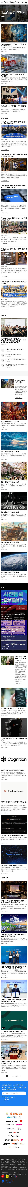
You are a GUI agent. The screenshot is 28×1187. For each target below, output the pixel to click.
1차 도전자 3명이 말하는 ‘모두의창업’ (13, 354)
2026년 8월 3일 (18, 384)
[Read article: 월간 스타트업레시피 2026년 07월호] (7, 383)
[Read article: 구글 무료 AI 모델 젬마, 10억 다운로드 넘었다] (14, 854)
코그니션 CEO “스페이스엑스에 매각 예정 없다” (13, 770)
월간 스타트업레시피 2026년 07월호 (20, 381)
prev (18, 18)
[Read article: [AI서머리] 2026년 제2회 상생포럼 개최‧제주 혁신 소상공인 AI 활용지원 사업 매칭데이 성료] (14, 890)
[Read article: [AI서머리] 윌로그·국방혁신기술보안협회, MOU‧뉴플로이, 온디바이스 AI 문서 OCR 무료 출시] (14, 327)
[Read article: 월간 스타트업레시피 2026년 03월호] (14, 501)
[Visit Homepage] (14, 2)
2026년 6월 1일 (4, 459)
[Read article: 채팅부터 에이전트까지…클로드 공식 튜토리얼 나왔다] (14, 791)
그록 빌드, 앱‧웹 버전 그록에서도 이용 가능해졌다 (13, 835)
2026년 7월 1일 (4, 429)
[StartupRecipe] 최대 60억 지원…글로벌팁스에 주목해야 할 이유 (13, 13)
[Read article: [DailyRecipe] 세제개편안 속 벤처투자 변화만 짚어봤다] (14, 258)
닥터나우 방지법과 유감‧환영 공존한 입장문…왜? (16, 359)
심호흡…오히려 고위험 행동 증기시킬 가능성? (20, 657)
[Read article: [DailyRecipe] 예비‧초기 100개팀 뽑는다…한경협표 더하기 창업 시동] (14, 164)
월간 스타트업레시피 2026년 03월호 (10, 512)
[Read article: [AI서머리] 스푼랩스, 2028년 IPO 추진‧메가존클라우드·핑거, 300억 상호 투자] (14, 989)
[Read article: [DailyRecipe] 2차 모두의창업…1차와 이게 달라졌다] (14, 95)
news (3, 897)
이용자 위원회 (22, 1161)
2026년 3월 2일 (4, 549)
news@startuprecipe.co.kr (17, 1173)
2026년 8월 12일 (4, 172)
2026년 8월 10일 (4, 235)
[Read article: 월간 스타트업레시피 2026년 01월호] (14, 561)
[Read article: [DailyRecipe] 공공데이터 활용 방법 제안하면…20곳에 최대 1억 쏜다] (14, 195)
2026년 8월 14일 (4, 113)
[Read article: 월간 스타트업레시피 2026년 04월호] (14, 471)
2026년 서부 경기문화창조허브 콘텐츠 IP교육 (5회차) (13, 645)
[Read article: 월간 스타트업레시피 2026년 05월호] (14, 441)
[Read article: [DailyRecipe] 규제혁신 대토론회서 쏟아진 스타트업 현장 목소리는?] (14, 131)
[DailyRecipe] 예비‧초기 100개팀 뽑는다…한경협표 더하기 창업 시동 (14, 155)
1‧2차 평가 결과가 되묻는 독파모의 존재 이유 (15, 349)
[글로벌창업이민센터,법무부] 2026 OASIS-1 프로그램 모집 (12, 630)
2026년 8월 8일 (4, 266)
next (23, 18)
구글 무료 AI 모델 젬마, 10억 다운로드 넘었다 (12, 865)
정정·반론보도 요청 (14, 1161)
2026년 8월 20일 (6, 618)
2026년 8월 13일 (4, 139)
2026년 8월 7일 (4, 299)
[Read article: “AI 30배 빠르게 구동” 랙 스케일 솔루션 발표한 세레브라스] (14, 727)
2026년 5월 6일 (4, 489)
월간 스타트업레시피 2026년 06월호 (10, 422)
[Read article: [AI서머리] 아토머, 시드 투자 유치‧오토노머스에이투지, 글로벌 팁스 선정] (14, 1050)
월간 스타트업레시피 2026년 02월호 (10, 542)
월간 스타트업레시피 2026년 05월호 (10, 452)
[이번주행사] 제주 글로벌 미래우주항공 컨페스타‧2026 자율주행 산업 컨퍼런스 (13, 935)
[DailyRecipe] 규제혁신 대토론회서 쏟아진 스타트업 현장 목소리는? (14, 123)
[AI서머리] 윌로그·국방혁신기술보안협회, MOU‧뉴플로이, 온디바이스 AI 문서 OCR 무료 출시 (11, 341)
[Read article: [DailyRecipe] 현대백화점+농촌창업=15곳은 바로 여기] (14, 291)
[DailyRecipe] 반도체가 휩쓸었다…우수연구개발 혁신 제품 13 (13, 75)
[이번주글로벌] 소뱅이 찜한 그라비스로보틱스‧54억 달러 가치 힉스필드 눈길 (16, 365)
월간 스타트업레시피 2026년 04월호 (10, 482)
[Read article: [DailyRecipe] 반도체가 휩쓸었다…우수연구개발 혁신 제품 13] (14, 63)
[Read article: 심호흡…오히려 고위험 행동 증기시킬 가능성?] (7, 660)
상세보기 (13, 1097)
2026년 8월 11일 (4, 203)
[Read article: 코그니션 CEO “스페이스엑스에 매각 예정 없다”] (14, 759)
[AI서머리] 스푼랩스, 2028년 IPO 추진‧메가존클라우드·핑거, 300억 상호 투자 (13, 1000)
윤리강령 (7, 1161)
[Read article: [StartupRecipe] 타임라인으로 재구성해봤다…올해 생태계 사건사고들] (14, 33)
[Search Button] (26, 2)
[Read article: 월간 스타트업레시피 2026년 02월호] (14, 531)
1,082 (16, 1076)
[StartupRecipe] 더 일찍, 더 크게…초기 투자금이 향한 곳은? (14, 219)
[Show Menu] (2, 2)
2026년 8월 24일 (6, 603)
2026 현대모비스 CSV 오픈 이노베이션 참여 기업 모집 (13, 615)
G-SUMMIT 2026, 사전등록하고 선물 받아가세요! (13, 600)
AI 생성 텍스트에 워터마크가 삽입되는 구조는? (12, 708)
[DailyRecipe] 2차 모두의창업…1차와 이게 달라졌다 (13, 106)
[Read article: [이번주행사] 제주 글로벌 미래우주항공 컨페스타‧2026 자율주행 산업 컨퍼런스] (14, 923)
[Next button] (26, 620)
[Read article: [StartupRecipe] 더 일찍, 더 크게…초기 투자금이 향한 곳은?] (14, 227)
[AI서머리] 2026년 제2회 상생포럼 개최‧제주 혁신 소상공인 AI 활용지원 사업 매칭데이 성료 (14, 901)
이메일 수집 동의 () (9, 1097)
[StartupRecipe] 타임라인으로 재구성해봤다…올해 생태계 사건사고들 (13, 45)
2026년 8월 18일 (4, 51)
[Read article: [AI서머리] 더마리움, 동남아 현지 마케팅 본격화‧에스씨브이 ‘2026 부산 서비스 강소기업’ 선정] (14, 955)
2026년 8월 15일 (4, 83)
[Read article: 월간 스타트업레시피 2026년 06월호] (14, 411)
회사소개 (3, 1159)
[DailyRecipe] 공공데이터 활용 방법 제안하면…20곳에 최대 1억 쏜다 (13, 186)
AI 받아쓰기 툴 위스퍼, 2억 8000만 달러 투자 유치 (13, 1031)
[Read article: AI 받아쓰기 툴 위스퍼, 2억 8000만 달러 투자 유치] (14, 1020)
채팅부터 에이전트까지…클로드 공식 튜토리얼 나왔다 (13, 802)
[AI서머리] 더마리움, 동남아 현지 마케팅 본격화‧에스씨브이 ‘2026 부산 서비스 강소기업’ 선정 (13, 967)
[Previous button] (2, 620)
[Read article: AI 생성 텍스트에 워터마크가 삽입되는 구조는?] (14, 697)
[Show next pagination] (20, 1076)
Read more (6, 149)
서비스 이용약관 (18, 1159)
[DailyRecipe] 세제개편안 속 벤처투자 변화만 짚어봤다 (14, 250)
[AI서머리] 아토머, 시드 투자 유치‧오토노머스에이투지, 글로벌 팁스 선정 (14, 1062)
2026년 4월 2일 (4, 519)
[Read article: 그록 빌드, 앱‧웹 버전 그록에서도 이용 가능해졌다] (14, 824)
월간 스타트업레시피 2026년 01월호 (10, 572)
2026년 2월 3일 (4, 579)
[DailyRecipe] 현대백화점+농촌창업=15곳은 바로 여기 (14, 282)
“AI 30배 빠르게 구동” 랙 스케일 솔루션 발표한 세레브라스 (14, 739)
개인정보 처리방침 (10, 1159)
